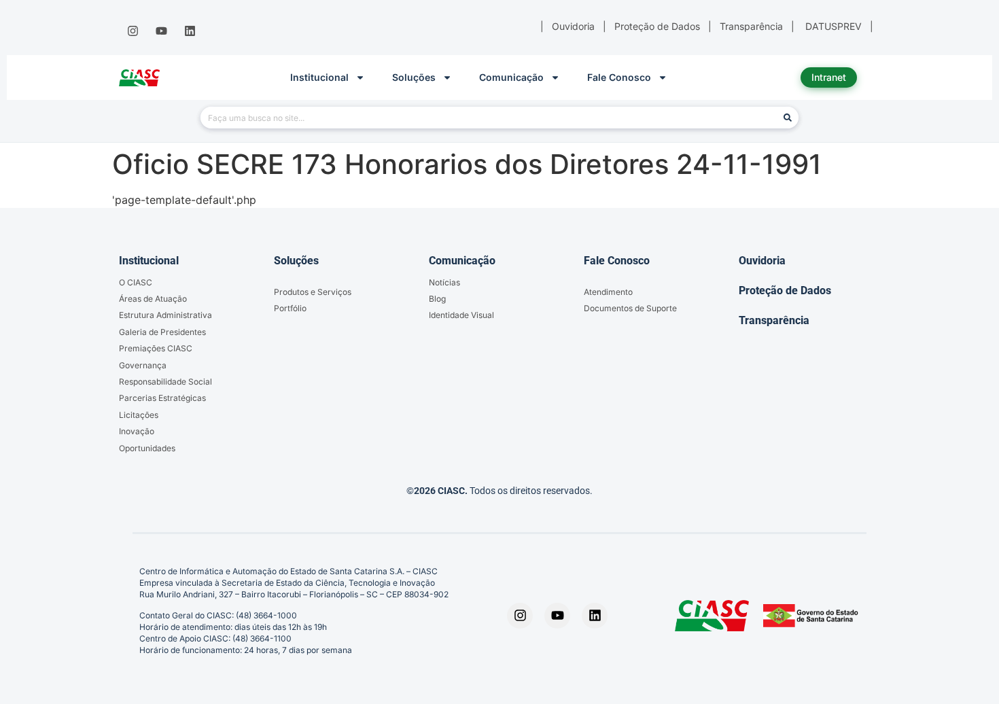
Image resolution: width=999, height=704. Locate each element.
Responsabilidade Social (165, 381)
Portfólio (290, 308)
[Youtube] (161, 31)
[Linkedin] (190, 31)
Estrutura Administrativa (165, 315)
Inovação (136, 431)
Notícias (444, 282)
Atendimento (608, 292)
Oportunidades (147, 448)
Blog (437, 299)
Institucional (319, 77)
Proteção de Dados (785, 290)
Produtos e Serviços (312, 292)
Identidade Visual (461, 315)
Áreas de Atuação (153, 299)
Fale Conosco (619, 77)
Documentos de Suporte (630, 308)
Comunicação (511, 77)
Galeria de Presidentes (162, 332)
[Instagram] (132, 31)
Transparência (774, 320)
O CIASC (135, 282)
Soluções (414, 77)
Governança (142, 365)
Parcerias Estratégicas (162, 398)
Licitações (138, 415)
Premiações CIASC (155, 348)
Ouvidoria (762, 260)
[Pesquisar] (788, 117)
